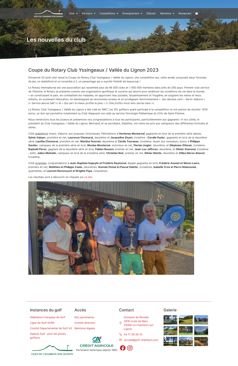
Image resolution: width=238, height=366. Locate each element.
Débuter (151, 13)
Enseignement (131, 13)
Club (71, 13)
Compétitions (107, 13)
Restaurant (185, 13)
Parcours (87, 13)
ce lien (88, 177)
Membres (165, 13)
